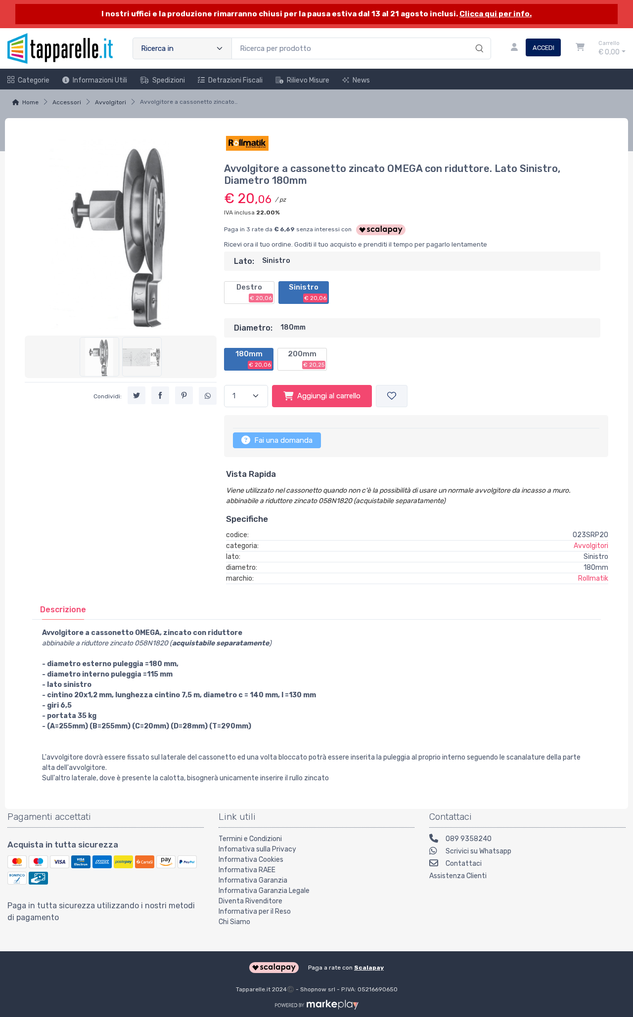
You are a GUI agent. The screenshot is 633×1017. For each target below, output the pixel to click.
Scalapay (369, 967)
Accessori (66, 102)
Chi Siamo (234, 922)
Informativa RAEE (247, 870)
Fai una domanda (282, 440)
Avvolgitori (110, 102)
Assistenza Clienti (458, 876)
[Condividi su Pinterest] (184, 395)
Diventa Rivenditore (250, 901)
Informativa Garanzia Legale (264, 891)
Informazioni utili (100, 80)
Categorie (33, 80)
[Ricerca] (478, 38)
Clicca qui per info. (495, 13)
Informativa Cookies (251, 859)
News (361, 80)
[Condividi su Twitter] (136, 395)
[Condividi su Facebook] (160, 395)
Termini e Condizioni (250, 839)
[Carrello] (580, 48)
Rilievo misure (308, 80)
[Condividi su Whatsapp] (208, 396)
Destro (254, 292)
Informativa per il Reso (255, 911)
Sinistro (307, 292)
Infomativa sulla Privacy (257, 849)
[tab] (63, 609)
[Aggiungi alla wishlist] (391, 396)
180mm (253, 358)
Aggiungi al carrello (329, 395)
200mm (306, 358)
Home (30, 102)
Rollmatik (593, 578)
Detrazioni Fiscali (235, 80)
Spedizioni (168, 80)
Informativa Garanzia (253, 880)
